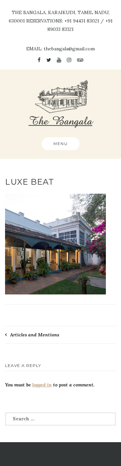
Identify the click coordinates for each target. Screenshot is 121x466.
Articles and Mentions (34, 335)
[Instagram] (69, 59)
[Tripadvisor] (80, 59)
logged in (42, 385)
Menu (60, 143)
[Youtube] (59, 59)
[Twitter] (48, 59)
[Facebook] (39, 59)
